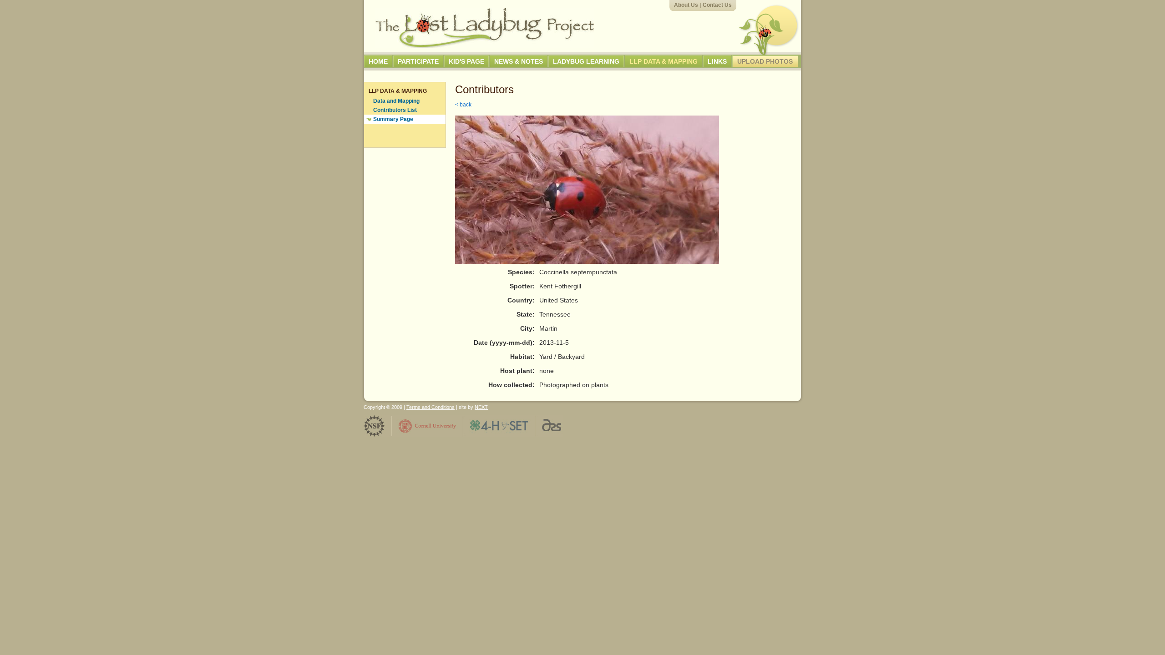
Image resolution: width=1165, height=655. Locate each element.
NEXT (481, 407)
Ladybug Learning (586, 61)
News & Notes (518, 61)
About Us (686, 5)
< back (463, 104)
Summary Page (393, 119)
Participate (418, 61)
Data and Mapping (396, 101)
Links (717, 61)
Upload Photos (765, 61)
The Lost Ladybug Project (484, 28)
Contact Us (717, 5)
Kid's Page (466, 61)
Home (378, 61)
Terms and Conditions (430, 407)
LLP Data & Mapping (663, 61)
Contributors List (395, 110)
